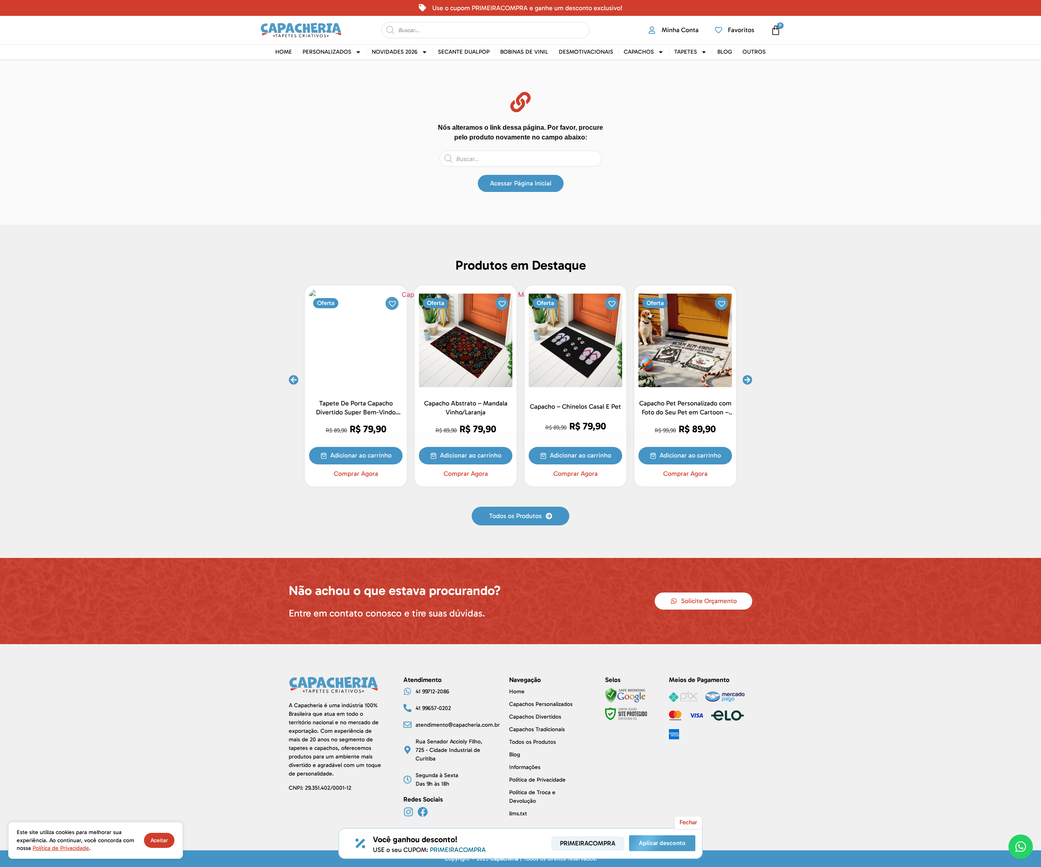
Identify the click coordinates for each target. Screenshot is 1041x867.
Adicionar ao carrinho (588, 455)
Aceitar (159, 840)
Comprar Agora (364, 474)
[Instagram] (408, 812)
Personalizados (327, 51)
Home (283, 51)
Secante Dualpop (464, 51)
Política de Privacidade (61, 848)
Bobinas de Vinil (524, 51)
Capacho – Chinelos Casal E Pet (473, 406)
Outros (754, 51)
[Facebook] (423, 812)
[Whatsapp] (1020, 846)
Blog (724, 51)
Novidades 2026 (395, 51)
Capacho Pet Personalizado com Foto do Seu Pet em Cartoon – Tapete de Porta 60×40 (584, 412)
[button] (399, 303)
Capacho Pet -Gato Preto (694, 406)
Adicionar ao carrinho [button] (369, 455)
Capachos (639, 51)
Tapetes (685, 51)
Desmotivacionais (586, 51)
